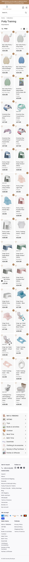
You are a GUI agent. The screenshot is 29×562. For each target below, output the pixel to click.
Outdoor (3, 534)
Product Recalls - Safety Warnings (11, 488)
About (3, 476)
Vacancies (4, 502)
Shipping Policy (19, 529)
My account (4, 507)
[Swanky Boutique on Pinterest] (24, 468)
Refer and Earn (5, 495)
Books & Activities (6, 531)
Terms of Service (6, 500)
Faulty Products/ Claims (8, 486)
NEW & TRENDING (6, 524)
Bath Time (4, 538)
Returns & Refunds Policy (8, 483)
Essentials (4, 541)
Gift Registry (5, 493)
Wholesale (4, 497)
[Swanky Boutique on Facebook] (18, 468)
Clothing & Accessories (4, 544)
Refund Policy (18, 527)
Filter (6, 29)
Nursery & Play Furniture (5, 548)
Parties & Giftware (6, 551)
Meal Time (4, 536)
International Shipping (7, 479)
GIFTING (3, 527)
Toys (2, 529)
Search (3, 474)
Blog (2, 490)
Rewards (3, 481)
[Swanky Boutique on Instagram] (15, 468)
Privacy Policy (18, 524)
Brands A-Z (4, 505)
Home (3, 18)
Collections (10, 18)
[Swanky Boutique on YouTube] (21, 468)
